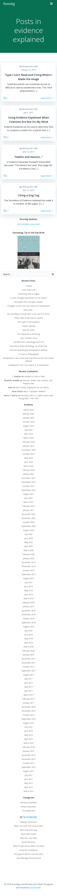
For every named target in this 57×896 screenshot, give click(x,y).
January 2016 (28, 751)
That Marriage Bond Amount (28, 858)
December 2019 (28, 562)
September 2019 (28, 574)
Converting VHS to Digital (28, 294)
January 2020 (28, 558)
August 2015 (28, 771)
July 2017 (28, 678)
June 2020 (28, 538)
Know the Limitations (28, 850)
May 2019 (28, 590)
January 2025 (28, 418)
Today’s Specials (28, 326)
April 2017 (28, 691)
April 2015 (28, 787)
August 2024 (28, 426)
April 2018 (28, 642)
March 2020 (28, 550)
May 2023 (28, 458)
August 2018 (28, 626)
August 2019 (28, 578)
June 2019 (28, 586)
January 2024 (28, 446)
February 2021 (28, 506)
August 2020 (28, 530)
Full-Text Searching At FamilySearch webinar (28, 350)
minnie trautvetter (28, 806)
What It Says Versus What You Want (28, 846)
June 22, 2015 (28, 151)
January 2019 (28, 606)
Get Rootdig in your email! (28, 224)
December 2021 (28, 478)
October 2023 (28, 454)
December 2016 (28, 707)
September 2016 (28, 719)
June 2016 (28, 731)
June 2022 (28, 462)
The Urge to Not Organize (28, 322)
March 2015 (28, 791)
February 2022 (28, 470)
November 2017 (29, 662)
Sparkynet (35, 887)
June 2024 (28, 434)
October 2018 (28, 618)
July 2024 (28, 430)
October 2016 (28, 715)
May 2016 (28, 735)
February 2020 (28, 554)
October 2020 (28, 522)
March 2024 (28, 438)
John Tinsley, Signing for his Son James (32, 387)
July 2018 (28, 630)
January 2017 (28, 703)
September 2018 (28, 622)
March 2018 (28, 646)
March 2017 (28, 695)
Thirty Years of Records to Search (28, 318)
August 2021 (28, 494)
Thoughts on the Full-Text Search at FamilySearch (28, 306)
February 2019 (28, 602)
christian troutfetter (28, 802)
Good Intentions (29, 842)
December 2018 (28, 610)
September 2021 (28, 490)
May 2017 (28, 687)
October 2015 (28, 763)
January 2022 (28, 474)
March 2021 (28, 502)
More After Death (28, 834)
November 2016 (29, 711)
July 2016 (28, 727)
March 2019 (28, 598)
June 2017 (28, 683)
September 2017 (28, 670)
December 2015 (28, 755)
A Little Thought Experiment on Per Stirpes (28, 298)
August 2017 (28, 675)
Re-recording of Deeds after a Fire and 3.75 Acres (28, 314)
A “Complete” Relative (36, 391)
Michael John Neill (29, 66)
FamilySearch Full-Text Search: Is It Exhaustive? (28, 365)
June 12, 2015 (28, 190)
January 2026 (28, 413)
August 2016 (28, 723)
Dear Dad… (28, 310)
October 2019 (28, 570)
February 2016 (28, 747)
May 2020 (28, 542)
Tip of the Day (29, 816)
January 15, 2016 (28, 70)
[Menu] (51, 3)
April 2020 (28, 546)
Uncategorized (28, 810)
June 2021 (28, 498)
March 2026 (28, 409)
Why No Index (29, 330)
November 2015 (29, 759)
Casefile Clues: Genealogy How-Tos (28, 342)
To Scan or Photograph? (28, 354)
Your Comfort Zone (28, 338)
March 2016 (28, 743)
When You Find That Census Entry (28, 826)
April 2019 (28, 594)
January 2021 (28, 510)
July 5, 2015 (28, 112)
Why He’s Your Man (28, 838)
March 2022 (28, 466)
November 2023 (29, 450)
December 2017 (28, 658)
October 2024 (28, 422)
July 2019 (28, 582)
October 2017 (28, 666)
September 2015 (28, 767)
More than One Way (28, 830)
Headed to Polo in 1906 (34, 376)
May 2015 (28, 783)
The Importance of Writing (28, 334)
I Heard (28, 286)
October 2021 (28, 486)
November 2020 (29, 518)
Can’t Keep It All (28, 290)
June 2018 (28, 634)
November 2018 (29, 614)
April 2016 (28, 739)
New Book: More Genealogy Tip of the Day (28, 346)
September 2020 (28, 526)
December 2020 (28, 514)
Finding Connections (28, 822)
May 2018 (28, 638)
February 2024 (28, 442)
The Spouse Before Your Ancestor (28, 854)
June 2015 (28, 779)
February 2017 (28, 699)
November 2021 (29, 482)
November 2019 (29, 566)
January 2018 (28, 654)
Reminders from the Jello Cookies (28, 302)
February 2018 (28, 650)
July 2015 (28, 775)
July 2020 (28, 534)
